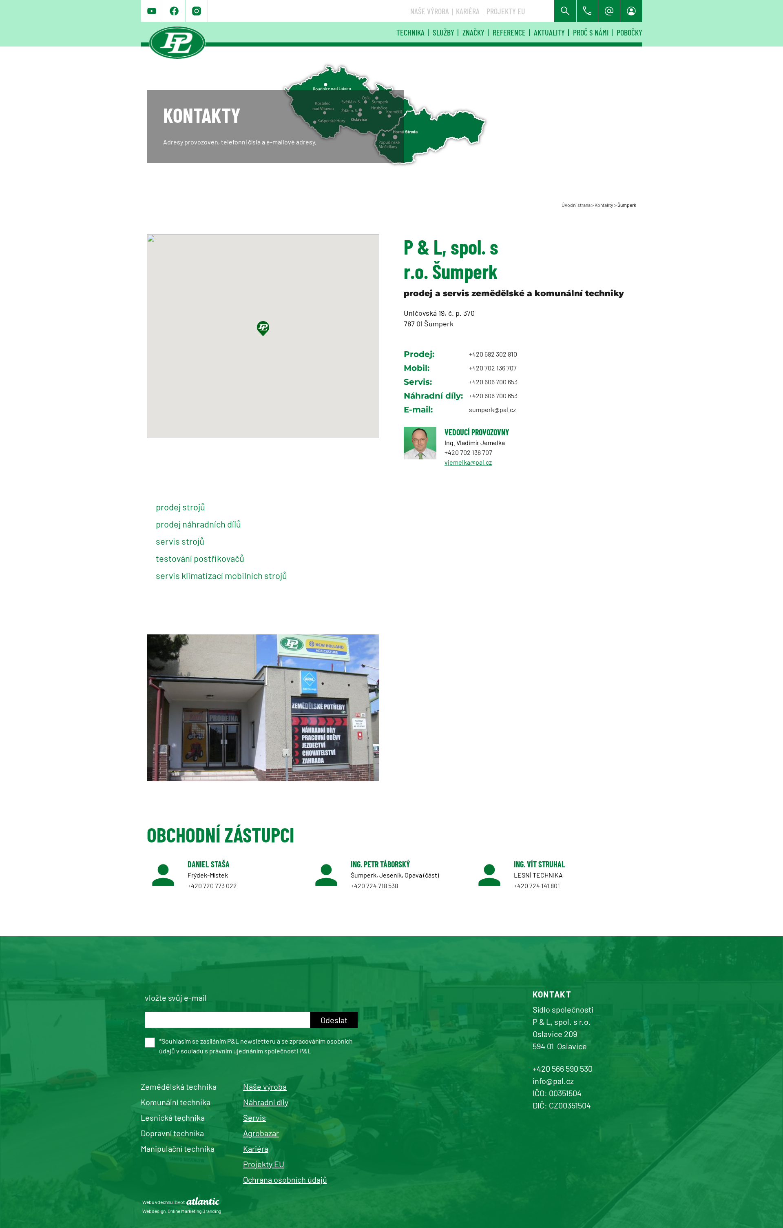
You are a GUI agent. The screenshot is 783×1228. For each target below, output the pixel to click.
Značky (473, 32)
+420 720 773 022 (212, 885)
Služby (443, 32)
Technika (410, 32)
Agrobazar (261, 1133)
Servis (254, 1117)
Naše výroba (429, 11)
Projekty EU (506, 11)
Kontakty (604, 205)
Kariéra (468, 11)
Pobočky (629, 32)
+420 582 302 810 (493, 354)
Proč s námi (590, 32)
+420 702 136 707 (493, 368)
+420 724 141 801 (537, 885)
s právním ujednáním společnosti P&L (258, 1051)
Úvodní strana (576, 205)
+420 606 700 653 (493, 382)
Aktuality (549, 32)
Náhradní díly (265, 1102)
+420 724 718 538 (374, 885)
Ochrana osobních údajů (285, 1179)
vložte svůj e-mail (176, 997)
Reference (509, 32)
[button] (263, 328)
